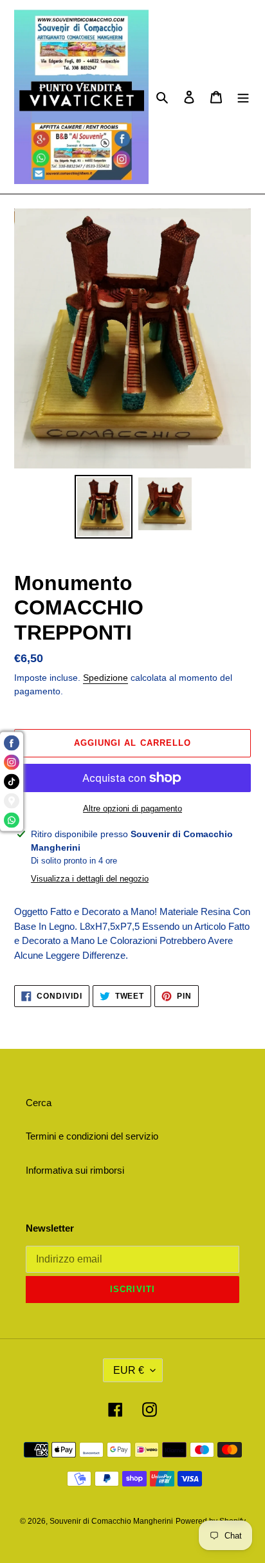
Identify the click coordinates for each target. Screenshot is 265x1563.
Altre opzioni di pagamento (132, 808)
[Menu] (243, 97)
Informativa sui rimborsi (75, 1170)
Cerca (38, 1102)
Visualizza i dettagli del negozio (90, 878)
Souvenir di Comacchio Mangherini (111, 1521)
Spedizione (105, 677)
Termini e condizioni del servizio (92, 1136)
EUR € (128, 1370)
